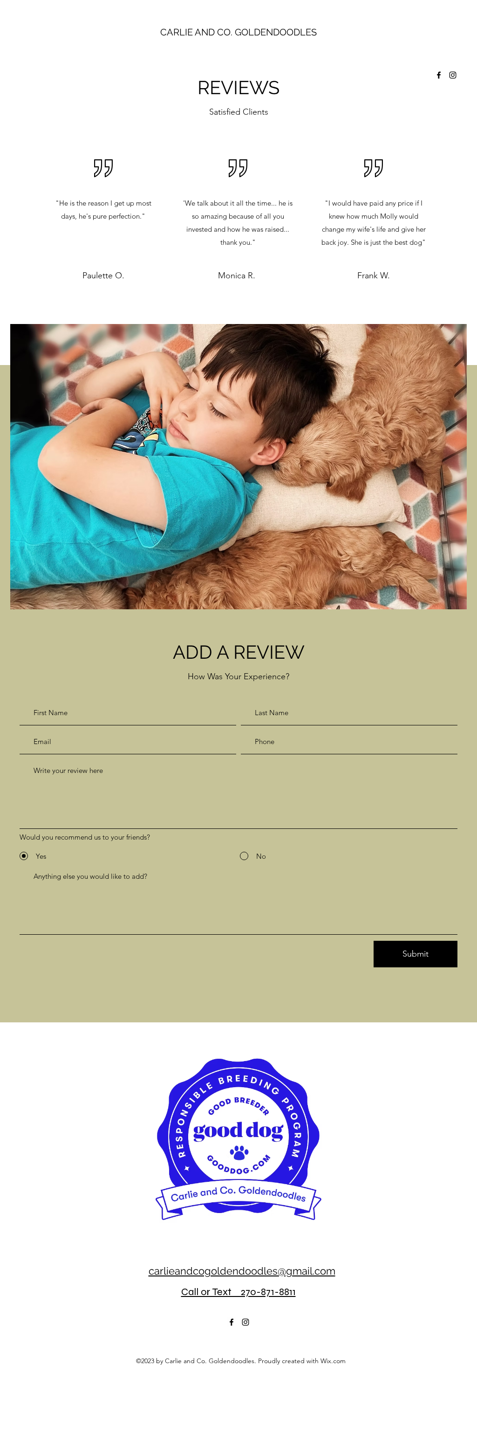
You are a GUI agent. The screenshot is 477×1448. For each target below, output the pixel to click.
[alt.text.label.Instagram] (452, 75)
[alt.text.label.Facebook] (438, 75)
